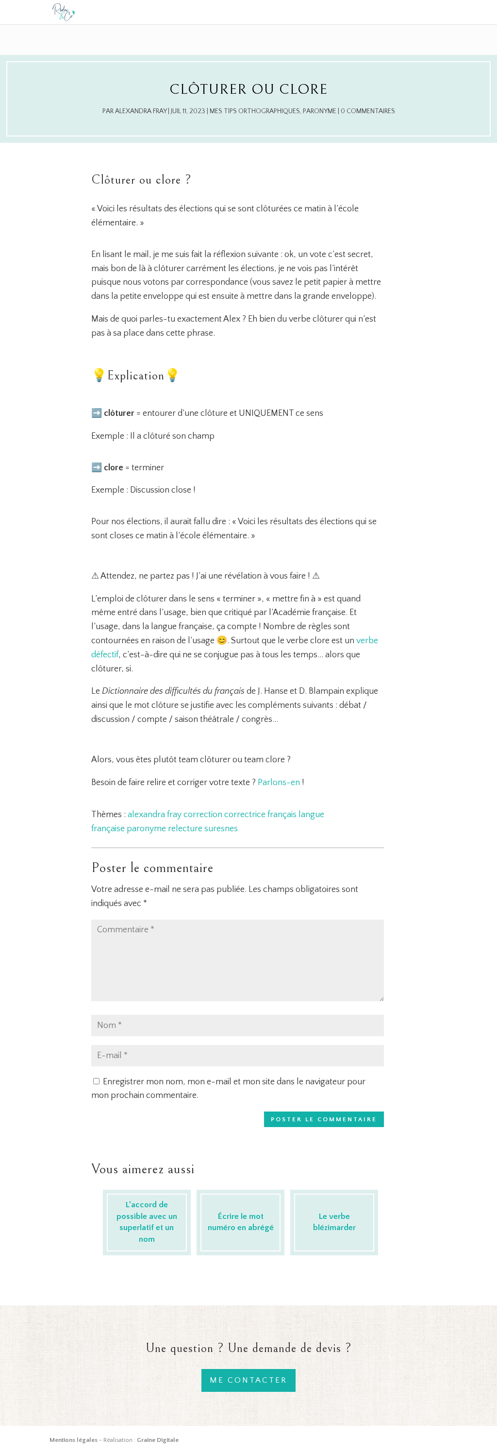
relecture (185, 829)
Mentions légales (74, 1440)
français (282, 815)
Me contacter (248, 1380)
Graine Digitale (158, 1440)
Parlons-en (279, 782)
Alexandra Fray (140, 111)
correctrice (244, 815)
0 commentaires (368, 111)
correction (202, 815)
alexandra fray (155, 815)
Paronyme (319, 111)
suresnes (221, 829)
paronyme (146, 829)
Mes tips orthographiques (255, 111)
